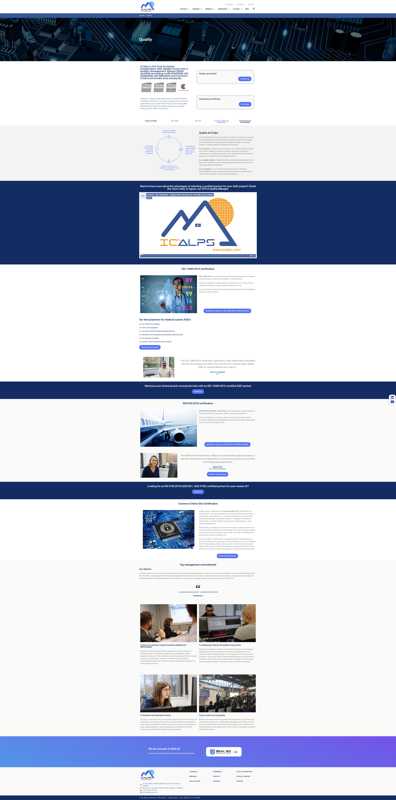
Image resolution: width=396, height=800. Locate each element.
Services (183, 9)
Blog (247, 9)
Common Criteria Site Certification (221, 121)
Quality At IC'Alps (151, 121)
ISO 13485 (174, 121)
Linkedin (216, 781)
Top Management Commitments (245, 121)
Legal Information (244, 772)
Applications (222, 9)
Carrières (240, 4)
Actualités (229, 4)
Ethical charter (243, 776)
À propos (236, 9)
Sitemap (239, 781)
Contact (251, 4)
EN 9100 (198, 121)
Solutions (208, 9)
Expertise (196, 9)
